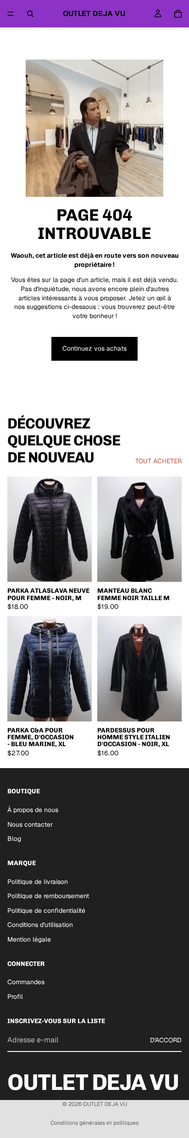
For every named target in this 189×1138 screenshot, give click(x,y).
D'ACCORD (166, 1040)
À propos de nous (32, 810)
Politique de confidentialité (46, 910)
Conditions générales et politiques (94, 1123)
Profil (15, 996)
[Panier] (178, 14)
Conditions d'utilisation (40, 925)
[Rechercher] (30, 14)
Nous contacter (30, 824)
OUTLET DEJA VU (105, 1104)
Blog (14, 839)
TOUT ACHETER (158, 461)
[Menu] (10, 13)
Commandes (25, 982)
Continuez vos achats (94, 348)
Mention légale (29, 939)
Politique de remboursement (48, 896)
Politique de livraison (37, 882)
